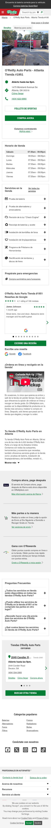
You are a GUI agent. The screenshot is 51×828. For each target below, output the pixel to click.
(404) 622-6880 (19, 98)
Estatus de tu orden (38, 777)
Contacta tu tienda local (13, 777)
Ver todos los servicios (33, 189)
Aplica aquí (25, 131)
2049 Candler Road (21, 657)
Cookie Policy (27, 818)
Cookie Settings (17, 823)
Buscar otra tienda (25, 693)
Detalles (11, 677)
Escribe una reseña (25, 343)
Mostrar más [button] (10, 462)
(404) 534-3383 (15, 672)
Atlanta (4, 17)
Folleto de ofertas (25, 108)
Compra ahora (25, 118)
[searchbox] (32, 12)
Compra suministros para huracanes (24, 279)
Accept (29, 823)
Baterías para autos (22, 27)
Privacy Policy (42, 818)
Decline (38, 823)
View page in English (40, 22)
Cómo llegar (18, 93)
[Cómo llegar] (37, 32)
